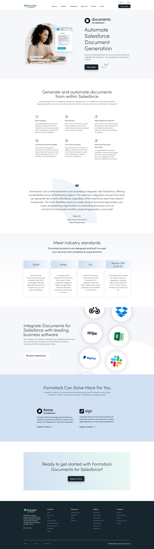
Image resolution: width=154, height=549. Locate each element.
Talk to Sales (124, 6)
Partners (93, 6)
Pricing (102, 6)
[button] (54, 6)
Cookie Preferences (122, 521)
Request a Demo (76, 479)
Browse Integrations (36, 355)
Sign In (128, 2)
